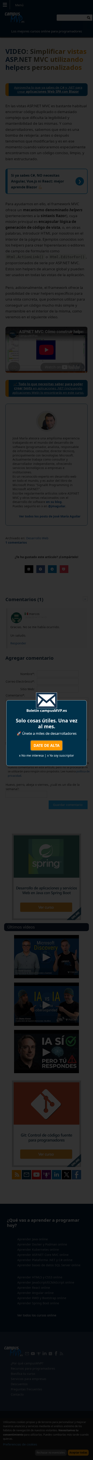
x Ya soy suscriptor (60, 755)
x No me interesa (31, 755)
